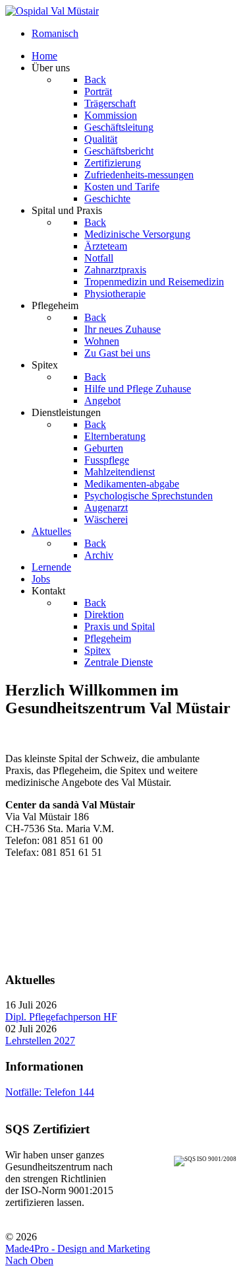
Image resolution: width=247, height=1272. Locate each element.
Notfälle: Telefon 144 (49, 1092)
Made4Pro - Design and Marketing (77, 1248)
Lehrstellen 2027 (40, 1040)
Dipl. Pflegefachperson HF (61, 1016)
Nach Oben (29, 1260)
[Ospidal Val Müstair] (52, 11)
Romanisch (55, 33)
